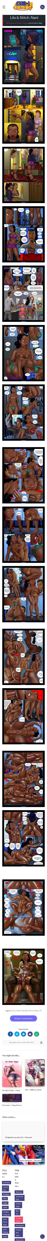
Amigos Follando (6, 1213)
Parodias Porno (27, 1011)
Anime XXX (18, 1205)
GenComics (10, 23)
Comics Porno (22, 23)
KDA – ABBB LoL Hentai (33, 1090)
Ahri (5, 1199)
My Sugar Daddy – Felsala (11, 1090)
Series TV (38, 1011)
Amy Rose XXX (5, 1222)
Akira (5, 1207)
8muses (19, 1192)
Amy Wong (5, 1230)
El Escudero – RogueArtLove (12, 1105)
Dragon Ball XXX (19, 1232)
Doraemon (20, 1225)
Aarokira (6, 1182)
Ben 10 (17, 1212)
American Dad (19, 1198)
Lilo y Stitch (16, 1011)
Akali (5, 1203)
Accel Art (5, 1188)
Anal (5, 1236)
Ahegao (6, 1194)
